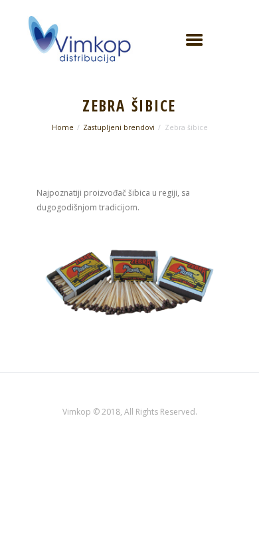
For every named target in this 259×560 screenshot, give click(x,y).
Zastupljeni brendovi (119, 127)
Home (63, 127)
